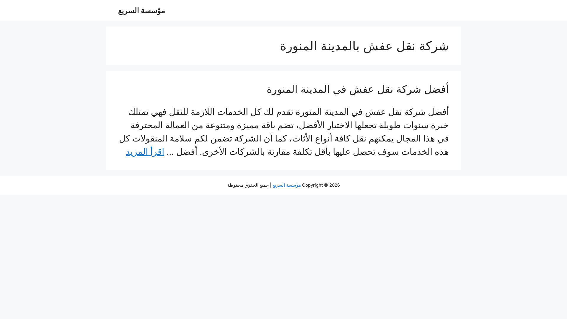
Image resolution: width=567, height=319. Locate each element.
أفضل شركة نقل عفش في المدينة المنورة (358, 89)
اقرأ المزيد (145, 151)
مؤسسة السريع (141, 10)
